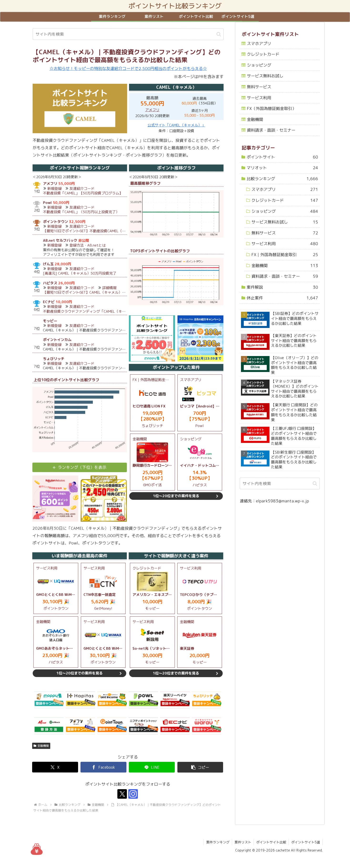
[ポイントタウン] (112, 726)
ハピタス (50, 283)
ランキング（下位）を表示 (82, 467)
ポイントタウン (55, 221)
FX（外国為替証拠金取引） (271, 108)
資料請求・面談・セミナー (271, 130)
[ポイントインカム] (112, 700)
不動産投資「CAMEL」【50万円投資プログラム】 (83, 193)
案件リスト (243, 842)
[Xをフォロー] (122, 794)
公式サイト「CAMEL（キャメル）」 (176, 125)
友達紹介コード (82, 188)
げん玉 (48, 264)
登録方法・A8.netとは (88, 245)
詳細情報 (109, 287)
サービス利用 (259, 97)
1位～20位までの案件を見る (176, 496)
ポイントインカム (57, 339)
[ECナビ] (175, 726)
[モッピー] (49, 700)
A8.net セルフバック (60, 240)
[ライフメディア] (143, 726)
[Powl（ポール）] (143, 700)
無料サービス (259, 86)
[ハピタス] (80, 700)
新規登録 (54, 188)
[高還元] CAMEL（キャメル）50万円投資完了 (79, 273)
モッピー (50, 320)
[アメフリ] (80, 726)
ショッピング (259, 65)
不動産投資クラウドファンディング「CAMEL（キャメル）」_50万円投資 (101, 311)
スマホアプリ (259, 43)
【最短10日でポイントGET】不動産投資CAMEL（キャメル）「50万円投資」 (104, 230)
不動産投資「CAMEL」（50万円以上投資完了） (81, 211)
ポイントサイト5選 (305, 842)
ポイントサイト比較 (271, 842)
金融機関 (43, 746)
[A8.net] (49, 726)
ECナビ (49, 301)
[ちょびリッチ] (206, 700)
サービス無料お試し (265, 76)
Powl (47, 202)
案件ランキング (218, 842)
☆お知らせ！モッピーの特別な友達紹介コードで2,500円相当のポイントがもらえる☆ (128, 68)
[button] (219, 34)
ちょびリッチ (53, 358)
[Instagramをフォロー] (133, 794)
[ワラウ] (206, 726)
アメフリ (152, 109)
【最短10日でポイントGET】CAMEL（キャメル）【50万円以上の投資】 (100, 292)
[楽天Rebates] (175, 700)
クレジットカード (263, 54)
